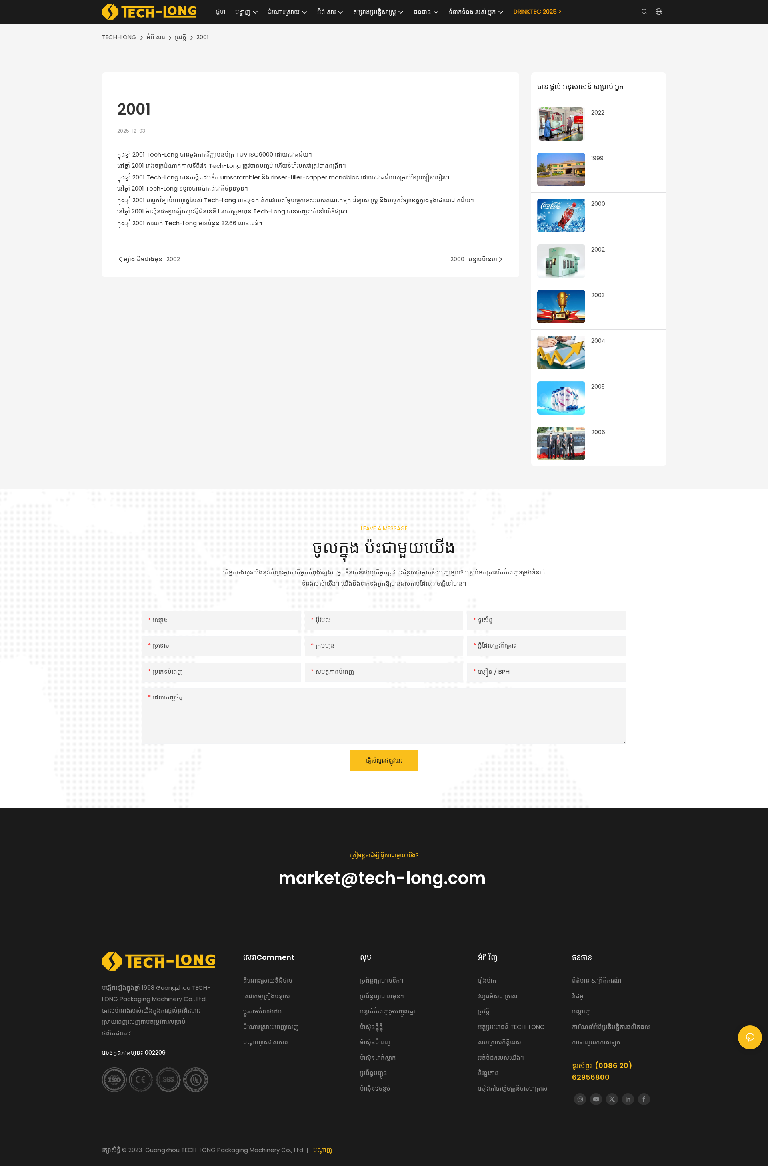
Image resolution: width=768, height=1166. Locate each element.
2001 (202, 37)
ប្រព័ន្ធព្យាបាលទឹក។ (382, 980)
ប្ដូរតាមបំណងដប (262, 1011)
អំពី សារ (155, 37)
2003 (598, 295)
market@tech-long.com (384, 878)
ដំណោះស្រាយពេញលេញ (271, 1027)
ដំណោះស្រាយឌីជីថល (267, 980)
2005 (598, 387)
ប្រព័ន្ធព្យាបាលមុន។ (382, 996)
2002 (598, 250)
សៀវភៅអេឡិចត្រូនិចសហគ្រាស (513, 1088)
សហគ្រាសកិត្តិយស (499, 1042)
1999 (597, 158)
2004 (598, 341)
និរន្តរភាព (488, 1073)
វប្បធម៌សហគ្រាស (498, 996)
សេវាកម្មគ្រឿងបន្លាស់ (266, 996)
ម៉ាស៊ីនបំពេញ (375, 1042)
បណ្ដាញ (322, 1150)
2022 (597, 113)
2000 (598, 204)
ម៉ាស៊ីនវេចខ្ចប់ (375, 1088)
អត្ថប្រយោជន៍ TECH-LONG (511, 1027)
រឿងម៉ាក (488, 980)
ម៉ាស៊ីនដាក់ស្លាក (378, 1057)
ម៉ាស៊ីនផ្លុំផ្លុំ (371, 1027)
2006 (598, 432)
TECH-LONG (119, 37)
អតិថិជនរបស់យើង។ (501, 1057)
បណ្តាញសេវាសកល (265, 1042)
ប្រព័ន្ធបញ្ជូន (373, 1073)
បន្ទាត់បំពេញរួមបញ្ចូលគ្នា (387, 1011)
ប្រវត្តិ (180, 37)
